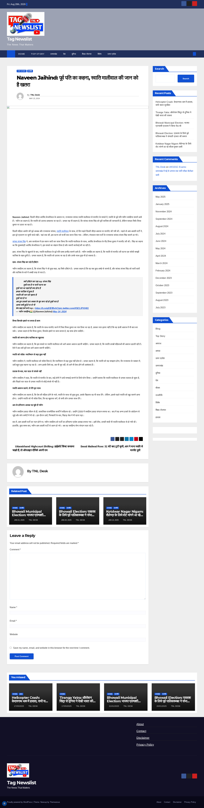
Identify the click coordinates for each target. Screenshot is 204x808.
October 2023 (162, 285)
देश (64, 54)
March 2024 (162, 263)
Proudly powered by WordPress (20, 802)
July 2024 (160, 234)
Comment (15, 549)
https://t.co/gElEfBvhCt (47, 308)
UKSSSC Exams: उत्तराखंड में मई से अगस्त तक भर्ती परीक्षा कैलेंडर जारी (174, 171)
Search (159, 68)
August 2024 (162, 226)
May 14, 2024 (59, 311)
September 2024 (164, 219)
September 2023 (164, 293)
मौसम (158, 388)
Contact (141, 730)
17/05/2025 (19, 706)
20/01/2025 (162, 706)
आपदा (158, 351)
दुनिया (74, 54)
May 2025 (161, 197)
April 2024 (161, 256)
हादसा (158, 417)
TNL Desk (35, 95)
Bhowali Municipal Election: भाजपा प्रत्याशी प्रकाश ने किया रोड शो (27, 514)
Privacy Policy (145, 744)
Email (13, 621)
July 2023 (160, 307)
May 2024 (161, 248)
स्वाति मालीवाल (63, 231)
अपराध (158, 343)
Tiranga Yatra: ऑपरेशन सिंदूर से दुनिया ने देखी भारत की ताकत (76, 701)
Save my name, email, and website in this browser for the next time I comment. (51, 648)
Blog (158, 329)
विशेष (100, 54)
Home (21, 54)
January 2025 (162, 204)
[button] (190, 54)
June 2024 (161, 241)
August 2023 (162, 300)
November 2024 (164, 211)
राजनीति (30, 71)
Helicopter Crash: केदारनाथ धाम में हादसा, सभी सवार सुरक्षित (30, 701)
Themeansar (55, 802)
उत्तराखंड (53, 54)
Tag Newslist (19, 39)
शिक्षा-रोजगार (87, 54)
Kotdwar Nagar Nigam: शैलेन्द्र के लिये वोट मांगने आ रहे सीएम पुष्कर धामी (124, 514)
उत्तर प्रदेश (112, 54)
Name (13, 607)
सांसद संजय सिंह (19, 241)
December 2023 (164, 278)
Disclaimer (142, 737)
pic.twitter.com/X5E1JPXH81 (74, 308)
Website (14, 634)
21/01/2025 (114, 706)
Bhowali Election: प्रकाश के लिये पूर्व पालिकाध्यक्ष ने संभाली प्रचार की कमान (77, 514)
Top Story (37, 54)
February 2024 (163, 270)
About (140, 724)
